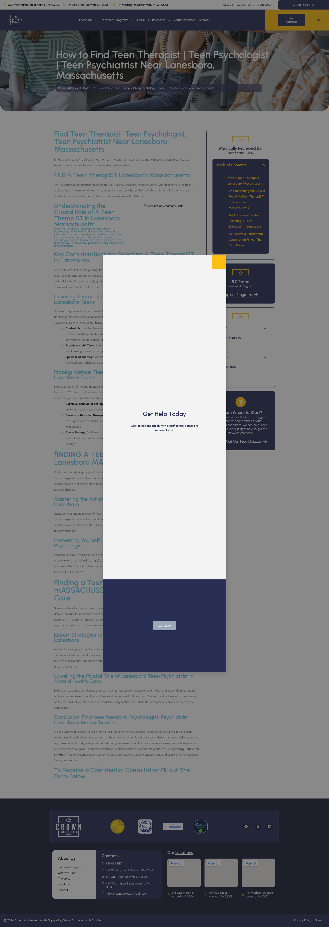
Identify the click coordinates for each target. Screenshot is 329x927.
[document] (164, 463)
